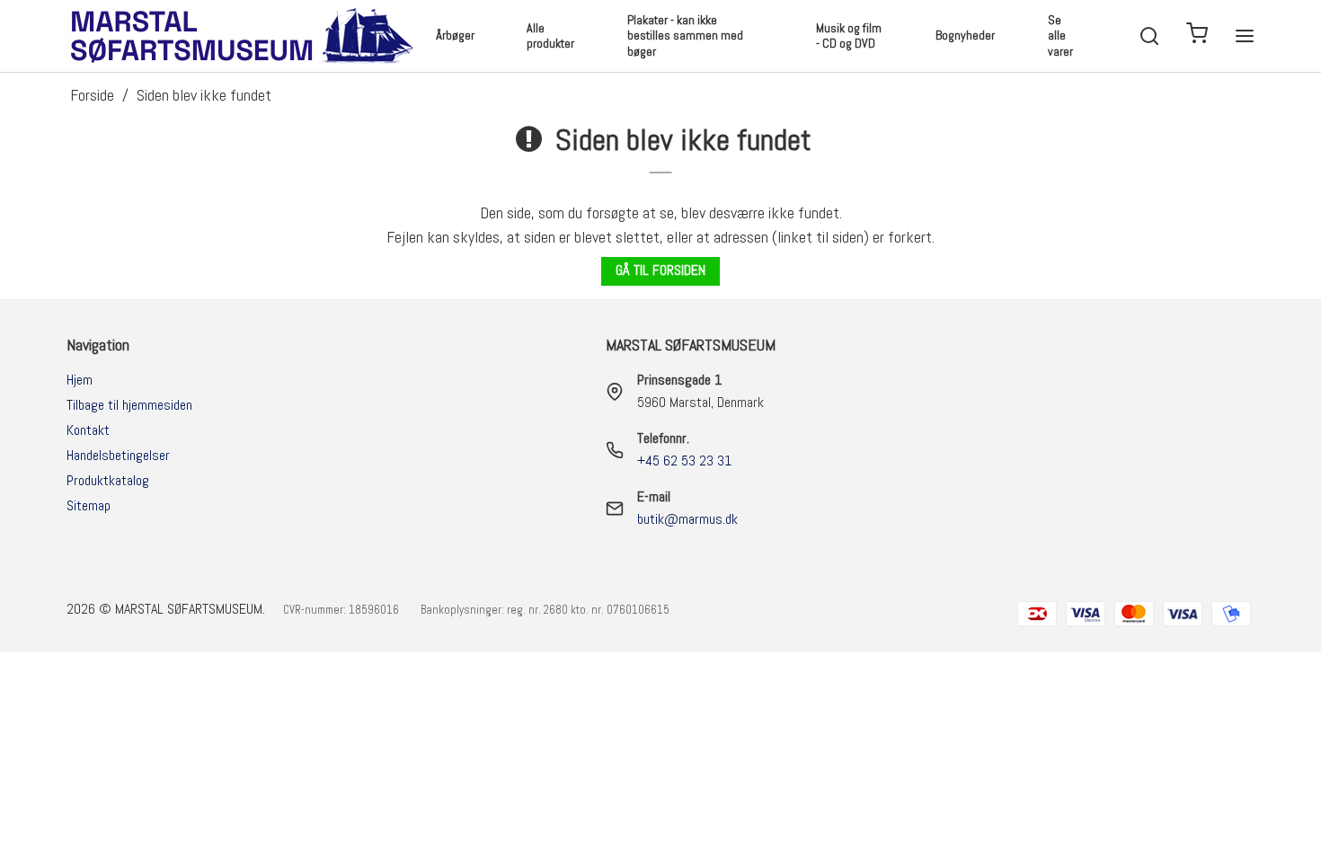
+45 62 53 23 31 (684, 460)
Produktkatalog (107, 480)
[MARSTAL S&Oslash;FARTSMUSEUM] (244, 36)
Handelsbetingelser (118, 455)
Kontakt (88, 430)
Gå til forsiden (660, 270)
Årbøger (455, 35)
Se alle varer (1060, 35)
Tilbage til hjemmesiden (129, 404)
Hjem (79, 379)
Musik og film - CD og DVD (849, 36)
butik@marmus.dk (687, 518)
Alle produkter (550, 36)
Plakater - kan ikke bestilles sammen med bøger (685, 35)
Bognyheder (965, 35)
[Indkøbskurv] (1197, 35)
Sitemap (88, 505)
